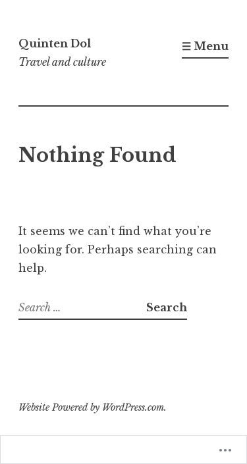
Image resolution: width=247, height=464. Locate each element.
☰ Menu (205, 46)
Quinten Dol (54, 43)
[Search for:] (82, 307)
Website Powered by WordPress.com (91, 407)
